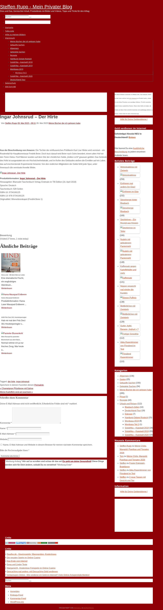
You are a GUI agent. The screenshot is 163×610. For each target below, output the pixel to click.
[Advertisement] (51, 105)
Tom (122, 456)
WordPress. (89, 608)
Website (3, 439)
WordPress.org (17, 602)
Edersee (128, 414)
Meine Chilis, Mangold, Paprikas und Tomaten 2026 (134, 449)
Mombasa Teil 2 (132, 424)
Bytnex (132, 137)
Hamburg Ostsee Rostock (136, 417)
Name (3, 428)
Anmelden (14, 591)
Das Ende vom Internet (17, 561)
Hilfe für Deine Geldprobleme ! (133, 119)
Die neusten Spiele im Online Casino (23, 558)
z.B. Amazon (133, 98)
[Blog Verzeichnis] (42, 543)
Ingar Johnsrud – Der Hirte (33, 178)
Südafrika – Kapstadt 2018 (137, 428)
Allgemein (124, 376)
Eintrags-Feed (16, 595)
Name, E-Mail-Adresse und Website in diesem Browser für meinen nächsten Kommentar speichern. (47, 445)
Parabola (78, 608)
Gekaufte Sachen (127, 383)
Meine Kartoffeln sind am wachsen (16, 392)
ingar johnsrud (22, 381)
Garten (123, 379)
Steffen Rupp (11, 123)
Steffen (123, 463)
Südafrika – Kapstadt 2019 (137, 431)
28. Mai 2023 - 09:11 (26, 123)
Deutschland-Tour (133, 410)
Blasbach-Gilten (132, 407)
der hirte (11, 381)
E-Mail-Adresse (7, 434)
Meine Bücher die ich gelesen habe (64, 123)
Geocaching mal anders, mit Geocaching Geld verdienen (32, 571)
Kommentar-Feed (18, 598)
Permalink (39, 385)
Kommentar (6, 423)
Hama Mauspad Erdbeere (10, 298)
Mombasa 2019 (132, 421)
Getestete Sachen (128, 386)
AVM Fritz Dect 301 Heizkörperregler (13, 317)
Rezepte (123, 400)
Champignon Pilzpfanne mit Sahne (16, 388)
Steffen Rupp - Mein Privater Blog (36, 6)
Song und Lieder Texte (17, 564)
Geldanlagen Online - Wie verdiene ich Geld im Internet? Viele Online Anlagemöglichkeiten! (48, 575)
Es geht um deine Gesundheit (77, 461)
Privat (122, 397)
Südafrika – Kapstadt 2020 (137, 435)
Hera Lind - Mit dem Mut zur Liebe (13, 275)
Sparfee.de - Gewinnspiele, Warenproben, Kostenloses (31, 554)
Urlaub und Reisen (128, 404)
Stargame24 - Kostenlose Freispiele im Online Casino (31, 568)
